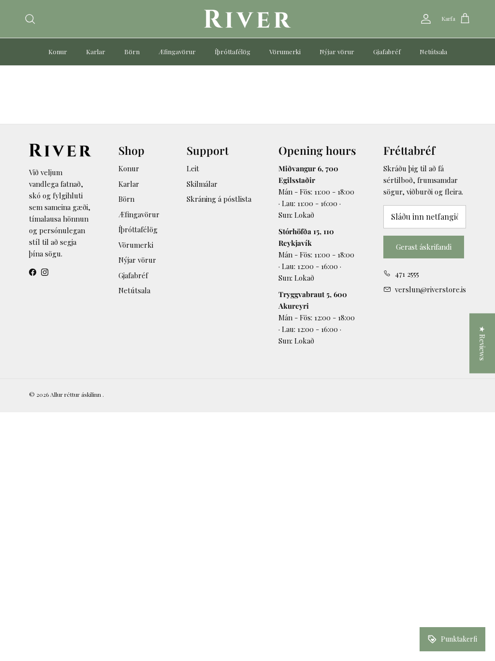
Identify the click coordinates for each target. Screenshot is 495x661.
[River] (247, 19)
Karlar (95, 51)
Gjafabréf (387, 51)
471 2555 (407, 274)
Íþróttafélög (232, 51)
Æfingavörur (177, 51)
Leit (193, 168)
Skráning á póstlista (219, 199)
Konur (57, 51)
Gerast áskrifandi (423, 247)
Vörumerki (285, 51)
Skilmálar (202, 184)
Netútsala (433, 51)
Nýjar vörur (337, 51)
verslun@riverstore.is (430, 289)
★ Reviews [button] (482, 343)
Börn (132, 51)
